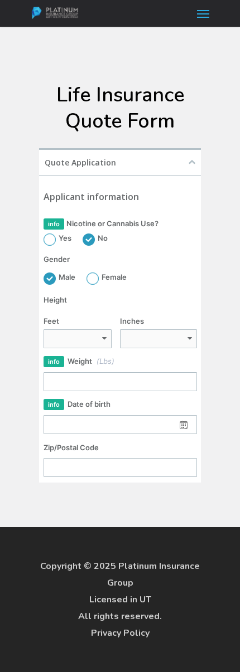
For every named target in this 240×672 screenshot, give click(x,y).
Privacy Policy (120, 633)
